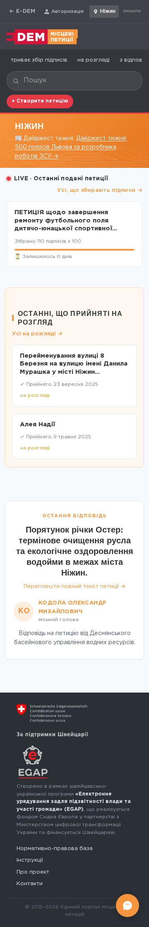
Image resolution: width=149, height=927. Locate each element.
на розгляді (93, 60)
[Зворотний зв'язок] (127, 905)
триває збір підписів (39, 60)
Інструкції (30, 860)
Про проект (33, 872)
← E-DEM (22, 11)
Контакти (30, 884)
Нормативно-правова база (55, 848)
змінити (132, 11)
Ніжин (107, 11)
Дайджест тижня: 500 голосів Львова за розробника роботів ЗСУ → (71, 147)
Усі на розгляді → (37, 334)
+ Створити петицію (40, 101)
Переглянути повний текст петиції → (74, 586)
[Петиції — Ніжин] (42, 36)
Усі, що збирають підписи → (99, 190)
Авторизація (67, 11)
